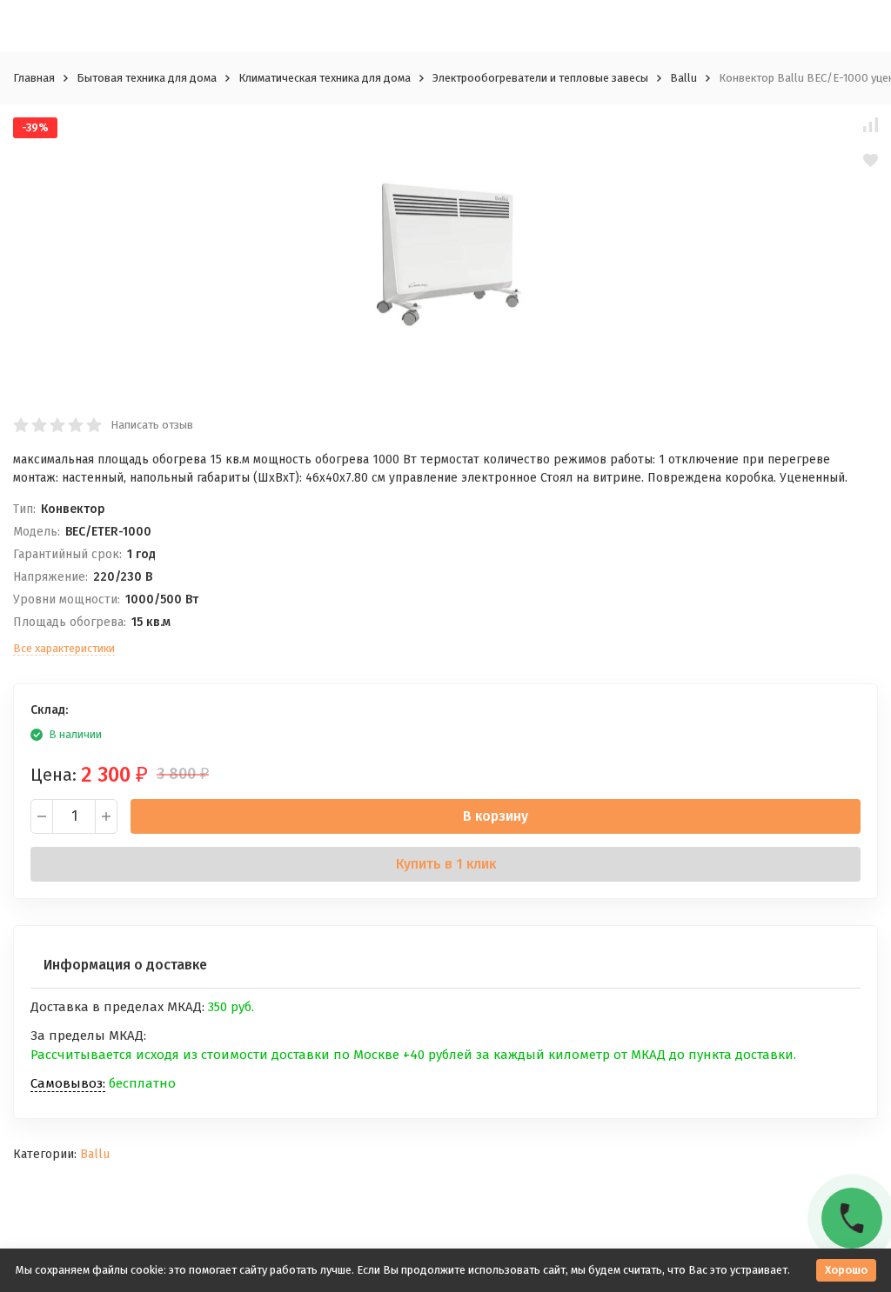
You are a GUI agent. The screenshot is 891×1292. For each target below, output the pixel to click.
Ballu (683, 77)
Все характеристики (64, 648)
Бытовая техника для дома (147, 77)
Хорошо (846, 1269)
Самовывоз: (67, 1083)
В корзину (495, 816)
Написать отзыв (152, 424)
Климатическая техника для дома (324, 77)
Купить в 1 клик (446, 864)
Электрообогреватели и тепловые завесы (540, 77)
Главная (34, 77)
